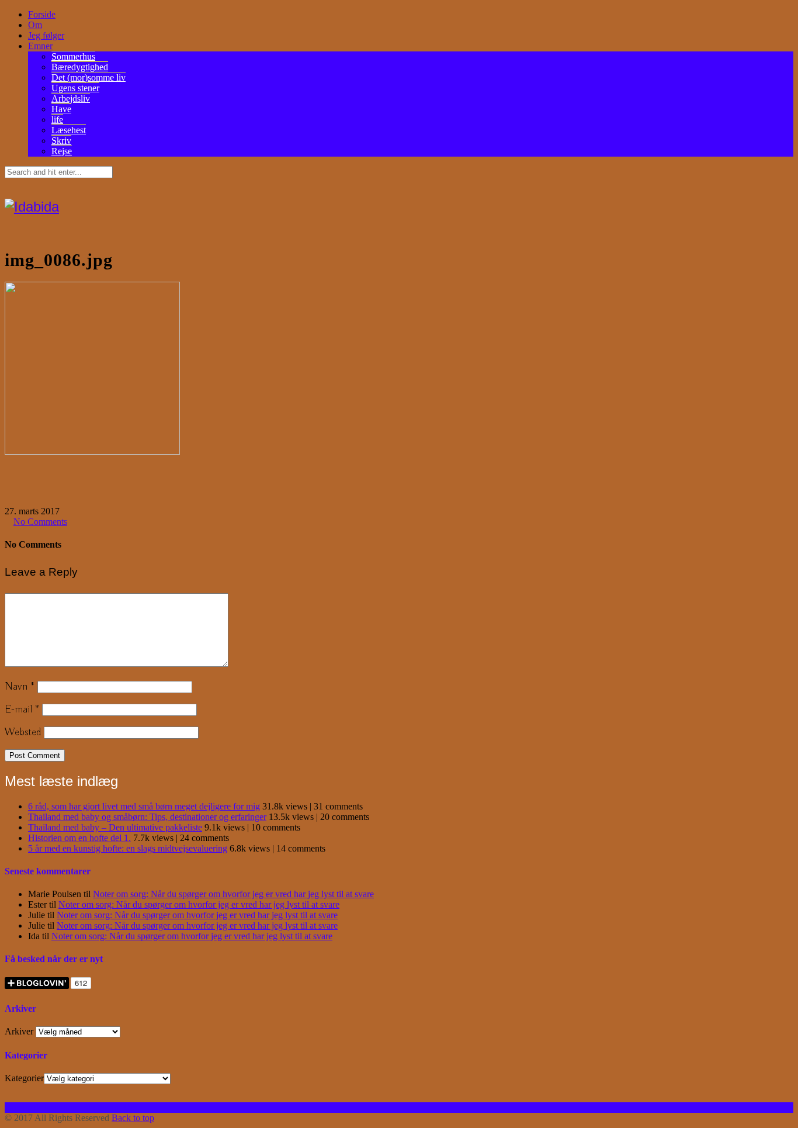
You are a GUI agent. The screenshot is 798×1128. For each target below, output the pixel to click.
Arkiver (19, 1031)
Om (35, 25)
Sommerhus (73, 56)
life (57, 119)
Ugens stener (75, 88)
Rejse (61, 151)
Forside (41, 14)
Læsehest (68, 130)
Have (61, 109)
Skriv (61, 141)
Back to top (133, 1118)
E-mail (22, 709)
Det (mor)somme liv (88, 77)
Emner (40, 46)
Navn (19, 686)
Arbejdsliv (70, 98)
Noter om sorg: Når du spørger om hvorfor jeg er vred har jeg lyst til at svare (233, 894)
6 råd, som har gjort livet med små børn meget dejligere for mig (144, 806)
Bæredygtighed (79, 67)
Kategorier (24, 1078)
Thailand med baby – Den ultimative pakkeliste (115, 827)
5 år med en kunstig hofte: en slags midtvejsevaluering (127, 848)
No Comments (40, 522)
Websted (23, 732)
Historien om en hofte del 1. (79, 838)
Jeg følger (46, 35)
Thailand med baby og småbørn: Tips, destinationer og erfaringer (147, 817)
